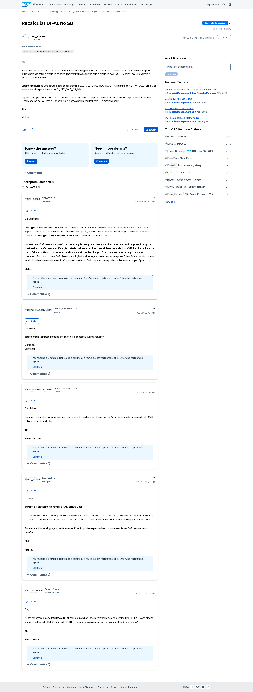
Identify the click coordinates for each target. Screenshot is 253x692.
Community (40, 4)
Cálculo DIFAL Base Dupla (178, 99)
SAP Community (28, 12)
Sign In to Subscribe (215, 23)
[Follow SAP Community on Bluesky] (197, 687)
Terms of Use (58, 687)
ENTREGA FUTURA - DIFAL (179, 108)
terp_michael (38, 36)
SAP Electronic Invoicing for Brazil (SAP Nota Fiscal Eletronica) (47, 51)
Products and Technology (62, 4)
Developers (94, 4)
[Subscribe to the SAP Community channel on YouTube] (203, 687)
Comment (150, 130)
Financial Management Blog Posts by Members (191, 93)
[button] (219, 37)
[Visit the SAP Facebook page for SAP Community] (192, 687)
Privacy (46, 687)
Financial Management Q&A (93, 12)
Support (114, 687)
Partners (108, 4)
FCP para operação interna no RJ (182, 118)
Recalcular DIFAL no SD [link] (116, 12)
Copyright (71, 687)
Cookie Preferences (130, 687)
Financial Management (70, 12)
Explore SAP (213, 4)
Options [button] (229, 23)
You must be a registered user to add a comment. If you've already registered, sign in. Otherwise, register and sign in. (88, 280)
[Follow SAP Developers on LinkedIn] (208, 687)
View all (169, 202)
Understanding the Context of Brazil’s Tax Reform (190, 89)
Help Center (131, 4)
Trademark (103, 687)
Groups (81, 4)
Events (118, 4)
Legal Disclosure (87, 687)
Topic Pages (146, 4)
